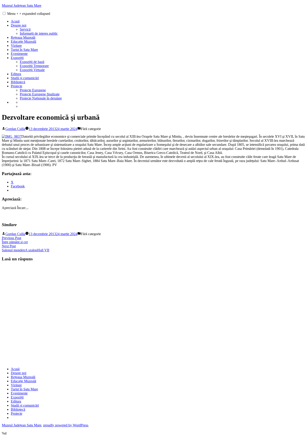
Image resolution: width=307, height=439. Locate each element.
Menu (28, 14)
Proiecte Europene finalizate (40, 94)
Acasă (15, 21)
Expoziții (17, 58)
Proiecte (16, 86)
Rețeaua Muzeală (23, 37)
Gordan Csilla (15, 129)
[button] (4, 13)
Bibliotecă (18, 82)
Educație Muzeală (23, 41)
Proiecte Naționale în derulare (41, 98)
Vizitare (16, 45)
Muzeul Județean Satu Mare (21, 5)
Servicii (25, 29)
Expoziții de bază (32, 62)
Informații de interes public (39, 33)
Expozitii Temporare (34, 66)
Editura (16, 74)
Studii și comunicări (25, 78)
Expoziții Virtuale (32, 70)
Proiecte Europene (33, 90)
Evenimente (19, 54)
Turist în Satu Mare (24, 50)
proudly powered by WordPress (65, 425)
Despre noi (18, 25)
